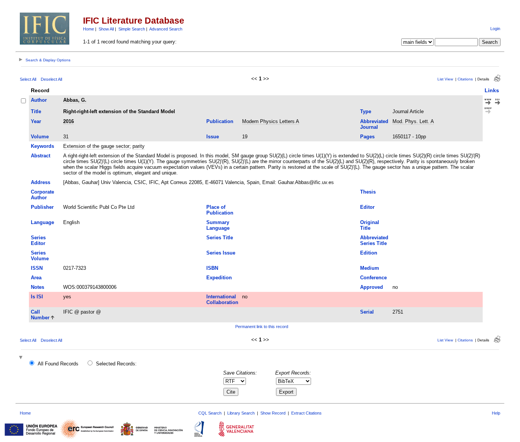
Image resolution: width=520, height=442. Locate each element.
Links (492, 90)
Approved (371, 287)
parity (138, 146)
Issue (212, 136)
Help (496, 413)
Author (39, 100)
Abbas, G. (74, 100)
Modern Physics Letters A (270, 121)
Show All (106, 29)
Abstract (40, 156)
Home (88, 29)
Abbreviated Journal (374, 124)
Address (40, 182)
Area (36, 277)
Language (42, 222)
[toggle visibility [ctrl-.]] (21, 358)
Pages (367, 136)
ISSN (37, 268)
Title (36, 111)
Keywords (42, 146)
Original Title (369, 225)
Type (365, 111)
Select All (28, 79)
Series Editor (38, 240)
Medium (369, 268)
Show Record (273, 413)
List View (445, 79)
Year (36, 121)
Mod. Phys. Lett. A (413, 121)
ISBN (212, 268)
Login (495, 28)
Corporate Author (42, 194)
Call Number (40, 314)
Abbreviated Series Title (374, 240)
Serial (367, 312)
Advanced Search (165, 29)
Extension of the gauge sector (96, 146)
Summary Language (218, 225)
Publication (219, 121)
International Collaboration (222, 299)
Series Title (219, 237)
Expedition (219, 277)
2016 (68, 121)
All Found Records (58, 364)
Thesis (368, 192)
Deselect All (51, 79)
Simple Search (131, 29)
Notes (37, 287)
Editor (367, 207)
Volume (40, 136)
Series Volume (40, 255)
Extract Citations (306, 413)
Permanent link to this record (261, 326)
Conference (373, 277)
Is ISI (37, 296)
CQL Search (210, 413)
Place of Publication (219, 210)
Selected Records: (116, 364)
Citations (465, 79)
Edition (368, 253)
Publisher (42, 207)
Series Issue (220, 253)
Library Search (241, 413)
